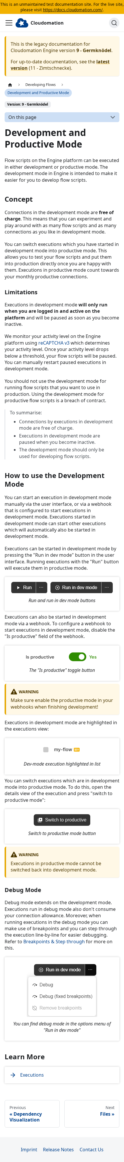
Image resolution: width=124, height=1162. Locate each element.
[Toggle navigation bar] (9, 23)
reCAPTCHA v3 (53, 343)
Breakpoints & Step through (54, 941)
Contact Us (92, 1149)
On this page (22, 117)
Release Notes (58, 1149)
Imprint (29, 1149)
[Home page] (10, 85)
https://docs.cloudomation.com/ (73, 9)
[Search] (114, 23)
